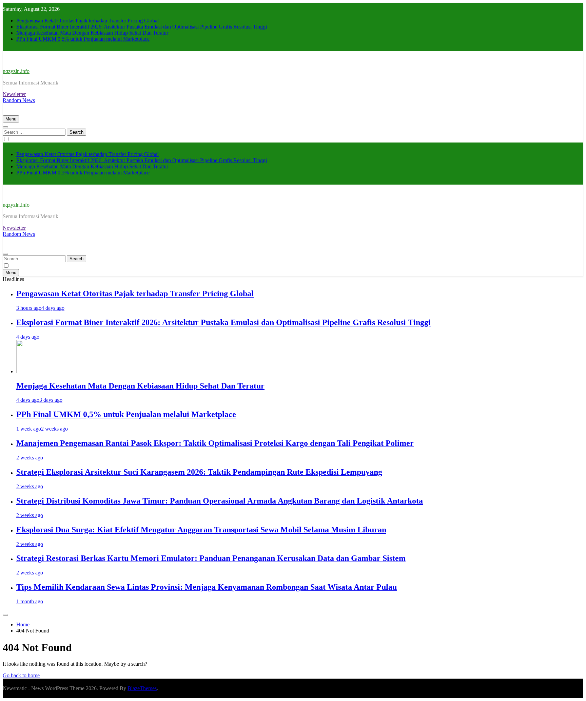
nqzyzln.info (16, 71)
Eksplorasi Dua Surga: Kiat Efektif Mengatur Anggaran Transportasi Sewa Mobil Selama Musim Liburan (201, 529)
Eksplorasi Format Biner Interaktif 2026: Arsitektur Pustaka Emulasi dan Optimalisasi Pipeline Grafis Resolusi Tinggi (141, 27)
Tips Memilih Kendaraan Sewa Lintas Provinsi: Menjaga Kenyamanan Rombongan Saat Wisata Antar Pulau (206, 587)
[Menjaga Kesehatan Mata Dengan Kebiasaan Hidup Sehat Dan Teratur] (41, 371)
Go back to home (21, 675)
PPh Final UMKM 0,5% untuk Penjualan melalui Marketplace (83, 39)
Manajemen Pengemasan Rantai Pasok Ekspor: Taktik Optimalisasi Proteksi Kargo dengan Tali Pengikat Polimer (215, 443)
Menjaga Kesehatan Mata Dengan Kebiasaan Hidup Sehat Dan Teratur (92, 33)
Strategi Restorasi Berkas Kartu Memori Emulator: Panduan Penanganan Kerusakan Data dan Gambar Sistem (211, 558)
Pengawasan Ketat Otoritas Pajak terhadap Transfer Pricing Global (87, 20)
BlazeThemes (142, 688)
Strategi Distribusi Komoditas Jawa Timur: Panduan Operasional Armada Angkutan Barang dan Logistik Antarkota (219, 500)
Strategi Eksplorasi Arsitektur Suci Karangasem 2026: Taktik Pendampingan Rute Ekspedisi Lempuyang (199, 472)
